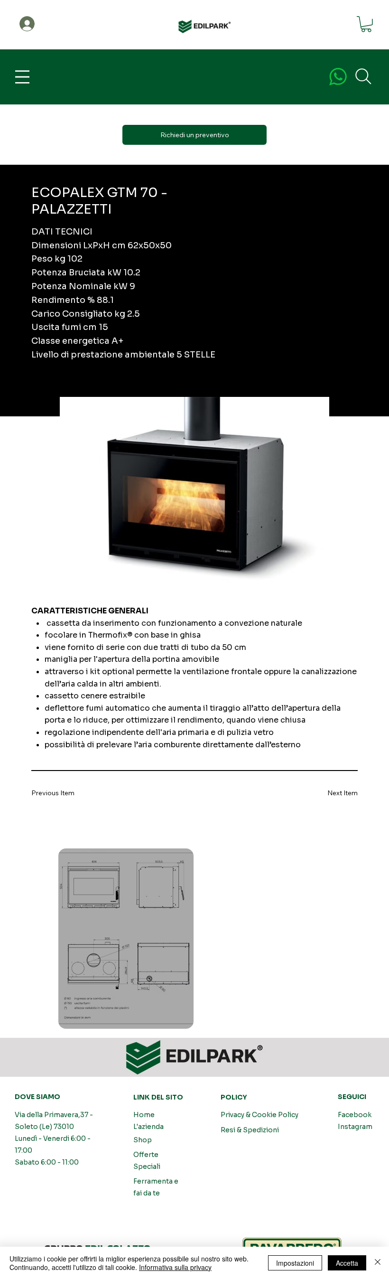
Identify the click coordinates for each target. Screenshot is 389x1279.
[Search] (363, 76)
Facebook (354, 1115)
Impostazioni (295, 1263)
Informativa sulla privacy (175, 1267)
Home (144, 1115)
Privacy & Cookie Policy (259, 1115)
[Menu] (22, 77)
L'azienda (148, 1127)
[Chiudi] (377, 1262)
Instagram (355, 1127)
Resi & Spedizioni (250, 1130)
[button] (366, 24)
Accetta (347, 1263)
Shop (142, 1140)
